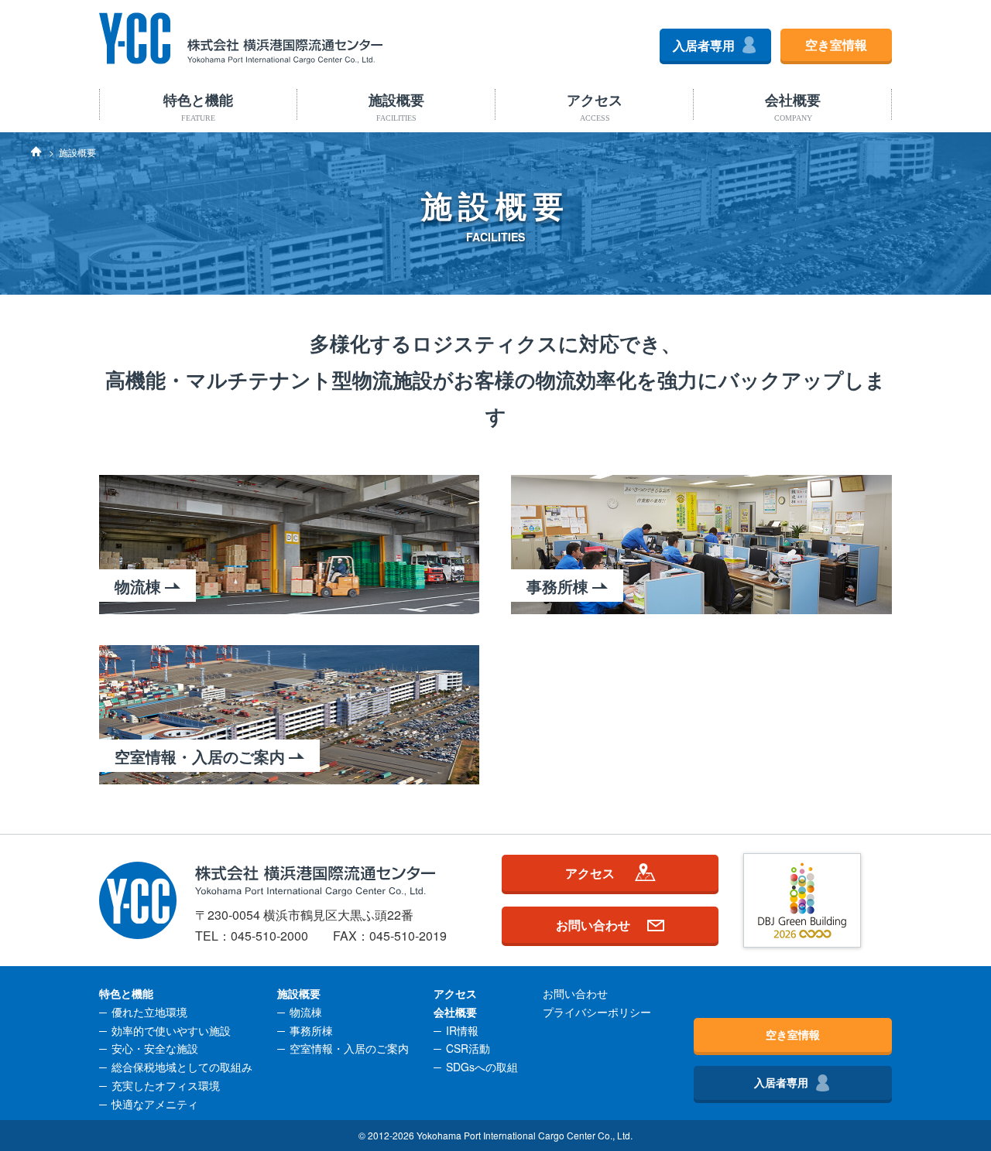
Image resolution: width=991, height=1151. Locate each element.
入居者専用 (704, 45)
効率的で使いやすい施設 (171, 1030)
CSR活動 (468, 1048)
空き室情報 (836, 44)
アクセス (594, 106)
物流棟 (306, 1012)
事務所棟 (311, 1030)
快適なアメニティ (154, 1104)
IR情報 (462, 1030)
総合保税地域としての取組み (181, 1066)
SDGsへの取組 (482, 1066)
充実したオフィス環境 (165, 1085)
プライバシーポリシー (597, 1012)
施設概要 (396, 106)
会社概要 (793, 106)
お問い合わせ (593, 924)
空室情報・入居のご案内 (349, 1048)
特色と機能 (198, 106)
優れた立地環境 (149, 1012)
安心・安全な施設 (154, 1048)
